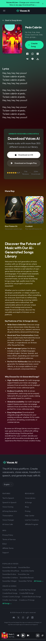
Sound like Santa (27, 571)
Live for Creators (32, 520)
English (7, 484)
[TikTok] (28, 617)
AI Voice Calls (7, 524)
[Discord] (14, 617)
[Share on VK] (27, 59)
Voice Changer (8, 520)
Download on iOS (25, 155)
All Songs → (7, 603)
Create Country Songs (11, 597)
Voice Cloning (7, 507)
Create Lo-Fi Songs (26, 600)
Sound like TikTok (25, 581)
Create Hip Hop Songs (27, 590)
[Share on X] (37, 53)
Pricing (27, 511)
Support (5, 552)
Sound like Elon (24, 567)
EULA (4, 544)
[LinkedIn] (32, 617)
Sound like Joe (23, 574)
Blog (27, 507)
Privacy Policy (7, 535)
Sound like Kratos (9, 574)
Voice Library (30, 498)
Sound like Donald (9, 567)
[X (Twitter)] (18, 617)
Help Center (29, 515)
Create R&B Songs (26, 593)
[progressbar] (23, 639)
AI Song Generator (9, 511)
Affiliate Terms (7, 548)
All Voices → (39, 581)
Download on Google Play (26, 163)
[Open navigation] (4, 10)
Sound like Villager (9, 581)
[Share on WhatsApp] (32, 53)
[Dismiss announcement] (43, 3)
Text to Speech (8, 498)
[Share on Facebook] (27, 53)
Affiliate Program (31, 524)
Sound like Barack (27, 578)
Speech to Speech (9, 502)
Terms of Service (9, 539)
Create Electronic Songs (31, 597)
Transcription (7, 515)
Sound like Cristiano (10, 578)
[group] (23, 639)
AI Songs (28, 502)
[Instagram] (23, 617)
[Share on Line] (32, 59)
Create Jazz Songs (9, 600)
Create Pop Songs (9, 590)
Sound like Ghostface (10, 571)
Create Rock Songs (9, 593)
